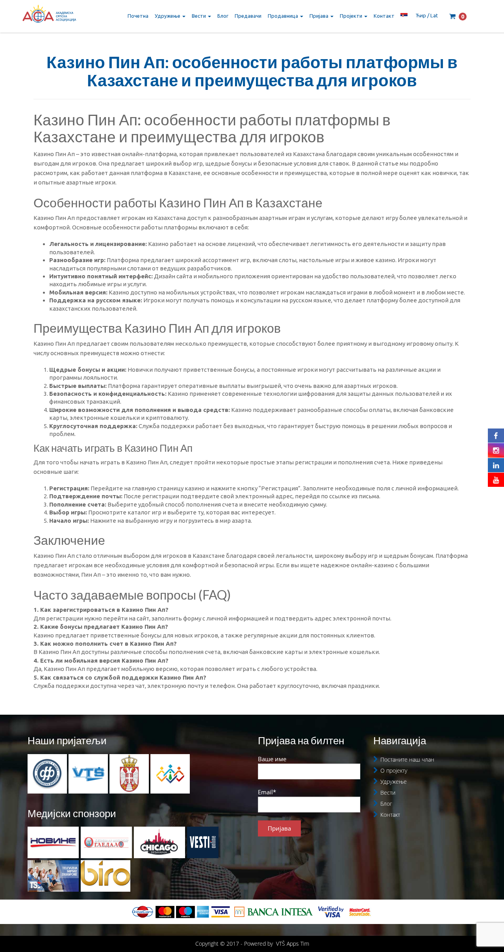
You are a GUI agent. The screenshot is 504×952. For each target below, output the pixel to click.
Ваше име (272, 759)
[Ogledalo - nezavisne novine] (106, 842)
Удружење (168, 16)
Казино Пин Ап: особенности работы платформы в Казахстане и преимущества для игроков (252, 71)
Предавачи (248, 16)
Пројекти (351, 16)
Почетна (138, 16)
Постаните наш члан (407, 759)
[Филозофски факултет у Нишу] (48, 772)
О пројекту (393, 770)
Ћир (420, 15)
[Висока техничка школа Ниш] (89, 772)
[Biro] (105, 876)
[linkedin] (496, 465)
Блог (222, 16)
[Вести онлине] (203, 842)
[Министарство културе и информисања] (129, 772)
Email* (267, 792)
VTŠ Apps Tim (292, 943)
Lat (434, 15)
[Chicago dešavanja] (159, 842)
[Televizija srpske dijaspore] (53, 876)
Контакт (384, 16)
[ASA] (49, 16)
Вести (199, 16)
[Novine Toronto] (53, 842)
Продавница (283, 16)
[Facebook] (496, 436)
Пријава (319, 16)
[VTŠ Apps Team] (170, 772)
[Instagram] (496, 450)
